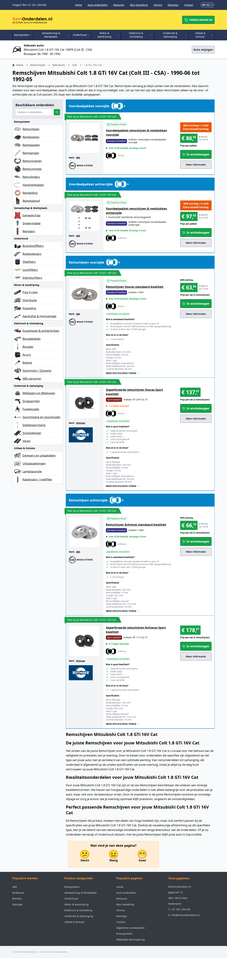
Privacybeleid (124, 933)
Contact (188, 5)
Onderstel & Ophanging (78, 916)
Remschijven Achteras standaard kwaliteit (136, 525)
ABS (78, 157)
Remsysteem (71, 887)
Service (158, 5)
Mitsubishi (58, 65)
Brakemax (18, 892)
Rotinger (80, 422)
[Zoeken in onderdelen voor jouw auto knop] (57, 112)
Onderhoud (71, 898)
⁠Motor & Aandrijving (76, 904)
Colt (74, 65)
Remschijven (37, 65)
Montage (173, 5)
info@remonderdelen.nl (185, 915)
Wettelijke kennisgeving (130, 939)
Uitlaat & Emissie (74, 922)
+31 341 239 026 (180, 909)
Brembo (17, 898)
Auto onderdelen (98, 5)
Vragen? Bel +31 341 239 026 (29, 5)
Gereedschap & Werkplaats (80, 892)
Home (78, 5)
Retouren (118, 5)
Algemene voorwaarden (130, 927)
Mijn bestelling (139, 5)
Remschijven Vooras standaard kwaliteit (134, 287)
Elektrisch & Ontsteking (78, 910)
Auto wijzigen (203, 50)
